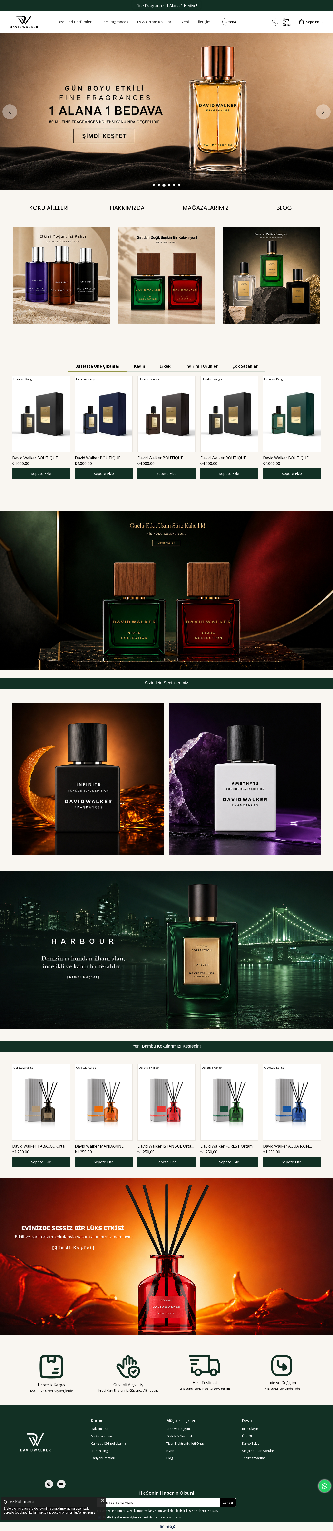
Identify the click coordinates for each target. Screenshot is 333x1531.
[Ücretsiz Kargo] (51, 1367)
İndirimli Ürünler (201, 366)
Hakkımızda (99, 1429)
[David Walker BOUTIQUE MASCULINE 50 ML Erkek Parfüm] (229, 414)
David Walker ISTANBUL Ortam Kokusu (166, 1146)
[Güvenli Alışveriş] (128, 1366)
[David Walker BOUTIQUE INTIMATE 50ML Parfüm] (103, 414)
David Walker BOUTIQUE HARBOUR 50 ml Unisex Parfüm (292, 457)
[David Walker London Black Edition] (88, 779)
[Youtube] (61, 1484)
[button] (154, 185)
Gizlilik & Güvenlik (179, 1436)
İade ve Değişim (178, 1429)
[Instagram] (49, 1484)
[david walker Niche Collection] (166, 590)
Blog (169, 1458)
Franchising (99, 1450)
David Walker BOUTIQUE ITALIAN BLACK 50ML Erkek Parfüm (37, 457)
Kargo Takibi (251, 1443)
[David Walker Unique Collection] (62, 275)
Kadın (139, 366)
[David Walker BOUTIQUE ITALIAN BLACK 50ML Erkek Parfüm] (41, 414)
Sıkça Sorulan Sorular (258, 1450)
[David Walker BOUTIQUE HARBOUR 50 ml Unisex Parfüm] (292, 414)
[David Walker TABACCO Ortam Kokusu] (41, 1102)
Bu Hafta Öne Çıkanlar (97, 366)
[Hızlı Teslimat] (205, 1365)
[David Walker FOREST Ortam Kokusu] (229, 1102)
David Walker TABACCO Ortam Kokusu (40, 1146)
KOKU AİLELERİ (49, 208)
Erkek (165, 366)
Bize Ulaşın (250, 1429)
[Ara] (274, 22)
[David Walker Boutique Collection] (271, 275)
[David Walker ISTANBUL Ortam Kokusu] (166, 1102)
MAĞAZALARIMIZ (206, 208)
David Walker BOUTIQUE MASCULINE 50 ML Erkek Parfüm (223, 457)
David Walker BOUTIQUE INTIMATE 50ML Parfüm (97, 457)
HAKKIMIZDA (127, 208)
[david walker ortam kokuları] (166, 1256)
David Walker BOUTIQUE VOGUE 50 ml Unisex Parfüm (163, 457)
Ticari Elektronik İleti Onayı (185, 1443)
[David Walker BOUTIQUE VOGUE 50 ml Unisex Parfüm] (166, 414)
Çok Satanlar (245, 366)
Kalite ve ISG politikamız (108, 1443)
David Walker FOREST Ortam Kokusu (226, 1146)
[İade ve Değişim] (282, 1365)
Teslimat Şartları (254, 1458)
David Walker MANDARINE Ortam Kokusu (99, 1146)
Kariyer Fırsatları (103, 1458)
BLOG (284, 208)
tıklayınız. (89, 1512)
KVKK (170, 1450)
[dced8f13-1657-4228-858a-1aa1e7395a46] (42, 1442)
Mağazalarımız (102, 1436)
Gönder (228, 1503)
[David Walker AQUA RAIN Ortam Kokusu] (292, 1102)
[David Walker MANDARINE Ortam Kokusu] (103, 1102)
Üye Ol (247, 1436)
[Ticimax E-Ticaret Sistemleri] (166, 1527)
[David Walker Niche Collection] (166, 275)
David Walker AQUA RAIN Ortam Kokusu (286, 1146)
